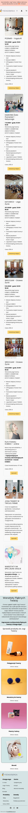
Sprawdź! (14, 473)
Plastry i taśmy (14, 731)
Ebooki (14, 765)
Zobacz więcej (14, 666)
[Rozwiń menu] (17, 11)
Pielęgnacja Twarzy (14, 663)
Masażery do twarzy (14, 697)
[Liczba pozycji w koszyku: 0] (26, 10)
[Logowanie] (21, 10)
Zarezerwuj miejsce (14, 88)
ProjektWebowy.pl (10, 811)
